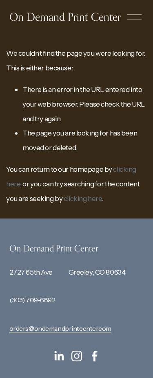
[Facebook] (94, 356)
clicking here (83, 198)
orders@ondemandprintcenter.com (60, 328)
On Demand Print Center (65, 16)
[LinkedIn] (58, 356)
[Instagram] (76, 356)
